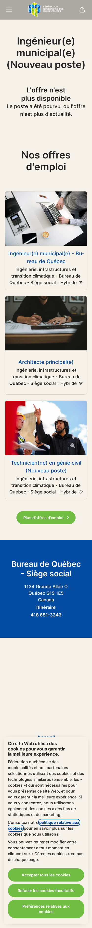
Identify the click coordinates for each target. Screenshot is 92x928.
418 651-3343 (46, 614)
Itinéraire (46, 607)
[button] (82, 10)
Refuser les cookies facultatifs (46, 890)
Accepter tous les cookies (46, 874)
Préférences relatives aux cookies (46, 909)
